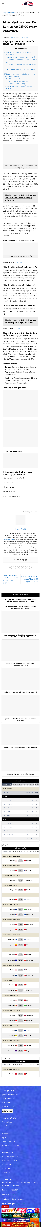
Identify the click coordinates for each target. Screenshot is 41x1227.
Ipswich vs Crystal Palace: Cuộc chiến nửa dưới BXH (20, 719)
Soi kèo (14, 13)
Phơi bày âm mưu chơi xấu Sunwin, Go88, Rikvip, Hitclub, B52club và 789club (20, 600)
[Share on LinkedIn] (30, 567)
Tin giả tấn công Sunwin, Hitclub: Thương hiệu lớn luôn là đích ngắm (20, 607)
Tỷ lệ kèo (18, 262)
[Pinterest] (23, 560)
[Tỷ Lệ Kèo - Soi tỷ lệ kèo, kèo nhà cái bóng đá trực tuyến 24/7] (28, 3)
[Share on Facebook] (14, 567)
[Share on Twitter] (18, 567)
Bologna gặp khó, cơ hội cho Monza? (20, 774)
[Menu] (2, 3)
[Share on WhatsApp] (10, 567)
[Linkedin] (26, 560)
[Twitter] (20, 560)
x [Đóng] (5, 1207)
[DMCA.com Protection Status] (7, 1111)
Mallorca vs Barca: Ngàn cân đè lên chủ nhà (20, 692)
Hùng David (24, 37)
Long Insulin (20, 1204)
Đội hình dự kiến (13, 79)
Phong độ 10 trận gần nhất (17, 81)
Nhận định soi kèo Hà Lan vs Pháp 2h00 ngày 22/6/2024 (29, 579)
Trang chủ (5, 13)
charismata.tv (9, 540)
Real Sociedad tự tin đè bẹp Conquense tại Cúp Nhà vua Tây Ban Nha (20, 636)
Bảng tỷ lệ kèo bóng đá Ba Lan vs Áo (21, 57)
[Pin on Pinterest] (26, 567)
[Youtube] (18, 560)
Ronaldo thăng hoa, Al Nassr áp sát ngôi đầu (20, 747)
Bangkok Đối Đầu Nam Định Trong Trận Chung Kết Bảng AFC (21, 664)
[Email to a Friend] (22, 567)
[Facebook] (15, 560)
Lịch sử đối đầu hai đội (15, 84)
